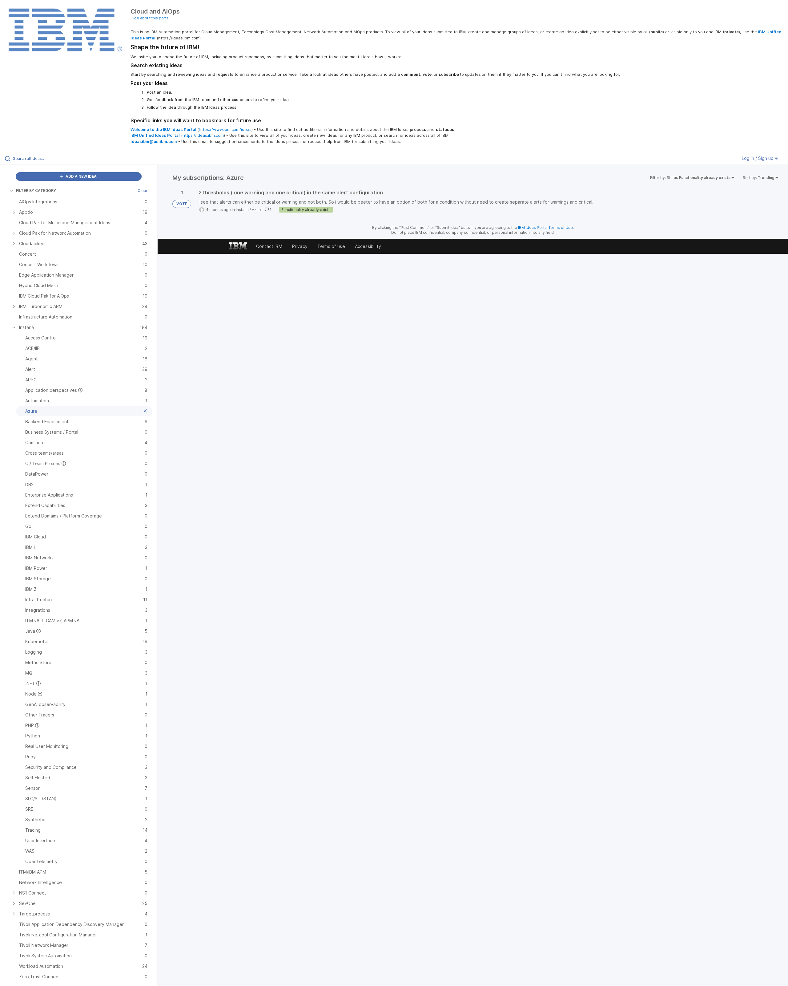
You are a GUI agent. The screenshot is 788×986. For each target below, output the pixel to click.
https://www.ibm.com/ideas (225, 129)
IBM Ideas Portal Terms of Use (545, 227)
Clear (142, 190)
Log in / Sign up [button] (758, 158)
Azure (257, 209)
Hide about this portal (150, 18)
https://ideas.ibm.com (203, 135)
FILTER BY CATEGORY (36, 190)
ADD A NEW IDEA (81, 176)
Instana (242, 209)
